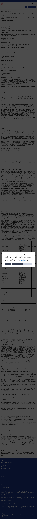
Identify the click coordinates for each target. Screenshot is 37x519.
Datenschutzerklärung (23, 260)
